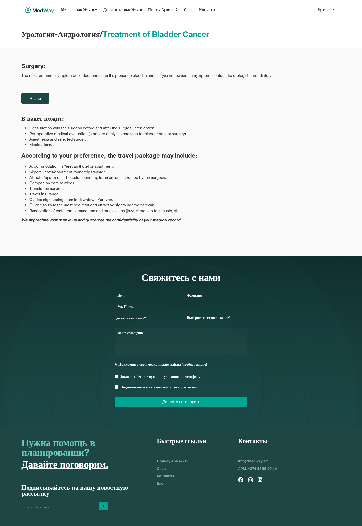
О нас (188, 9)
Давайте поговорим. (181, 401)
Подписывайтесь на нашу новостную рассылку (158, 387)
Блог (161, 483)
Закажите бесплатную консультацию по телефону (160, 376)
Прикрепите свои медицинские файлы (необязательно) (162, 364)
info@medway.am (253, 461)
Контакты (207, 9)
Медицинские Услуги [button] (78, 9)
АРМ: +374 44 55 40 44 (257, 468)
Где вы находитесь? (130, 318)
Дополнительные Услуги (122, 9)
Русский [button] (324, 9)
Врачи (35, 98)
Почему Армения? (163, 9)
